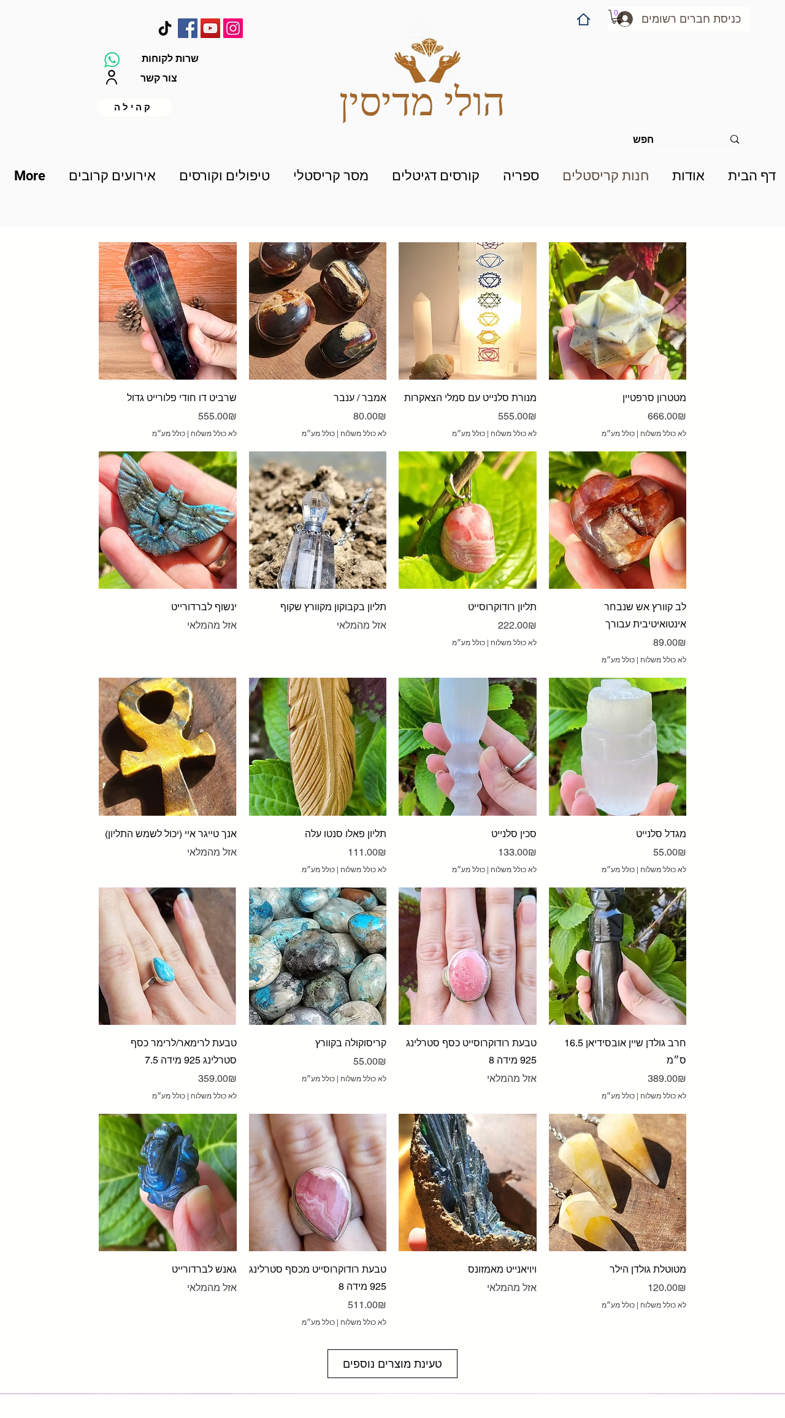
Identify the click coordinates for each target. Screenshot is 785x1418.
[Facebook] (187, 28)
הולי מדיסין (422, 102)
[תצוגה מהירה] (168, 311)
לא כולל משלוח (214, 433)
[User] (111, 77)
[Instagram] (233, 28)
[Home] (583, 19)
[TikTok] (165, 28)
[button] (616, 17)
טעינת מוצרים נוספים (392, 1363)
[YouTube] (210, 28)
